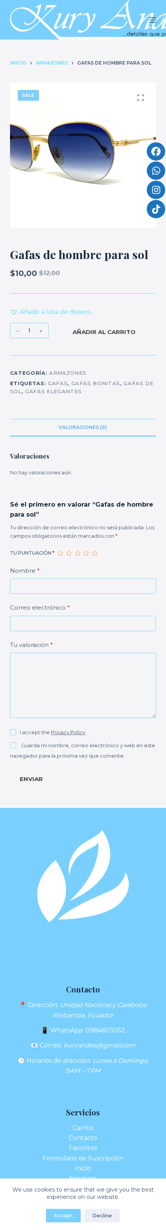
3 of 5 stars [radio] (77, 553)
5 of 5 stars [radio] (94, 553)
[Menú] (152, 20)
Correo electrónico (40, 607)
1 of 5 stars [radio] (60, 553)
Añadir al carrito (104, 332)
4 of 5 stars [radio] (86, 553)
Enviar (31, 779)
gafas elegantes (53, 391)
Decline (102, 1215)
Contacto (83, 1138)
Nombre (25, 570)
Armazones (67, 373)
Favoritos (83, 1148)
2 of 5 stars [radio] (68, 553)
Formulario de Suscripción (83, 1158)
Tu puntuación (32, 553)
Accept (63, 1215)
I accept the (52, 732)
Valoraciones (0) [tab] (83, 427)
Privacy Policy (68, 732)
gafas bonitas (95, 383)
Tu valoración (31, 644)
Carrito (83, 1128)
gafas (58, 383)
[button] (50, 312)
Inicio (83, 1168)
